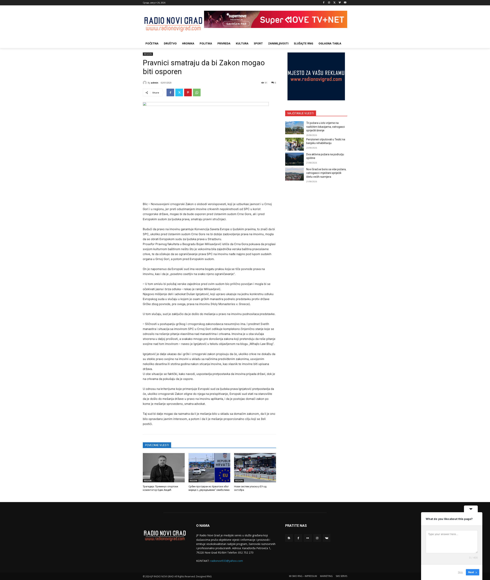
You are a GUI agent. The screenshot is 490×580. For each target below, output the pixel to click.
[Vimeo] (339, 3)
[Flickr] (307, 538)
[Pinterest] (188, 92)
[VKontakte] (326, 538)
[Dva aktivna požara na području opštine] (294, 159)
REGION (148, 54)
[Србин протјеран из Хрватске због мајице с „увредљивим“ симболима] (209, 467)
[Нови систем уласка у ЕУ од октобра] (255, 467)
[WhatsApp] (197, 92)
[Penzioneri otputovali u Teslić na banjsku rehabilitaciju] (294, 144)
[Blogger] (289, 538)
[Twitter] (334, 3)
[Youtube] (345, 3)
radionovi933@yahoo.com (226, 561)
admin (154, 82)
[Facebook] (324, 3)
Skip (460, 572)
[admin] (145, 83)
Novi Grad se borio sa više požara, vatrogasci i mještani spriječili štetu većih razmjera (326, 173)
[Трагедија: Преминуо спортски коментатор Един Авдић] (164, 467)
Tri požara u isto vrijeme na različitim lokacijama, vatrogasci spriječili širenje (325, 126)
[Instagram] (329, 3)
